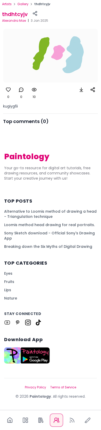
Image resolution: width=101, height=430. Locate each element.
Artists (7, 4)
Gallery (22, 4)
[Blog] (72, 420)
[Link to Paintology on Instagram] (28, 322)
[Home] (10, 420)
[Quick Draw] (87, 420)
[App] (25, 420)
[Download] (81, 90)
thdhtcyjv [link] (42, 4)
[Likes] (8, 90)
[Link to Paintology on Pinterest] (18, 322)
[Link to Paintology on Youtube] (7, 322)
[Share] (35, 13)
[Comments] (21, 90)
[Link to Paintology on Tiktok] (38, 322)
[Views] (34, 90)
